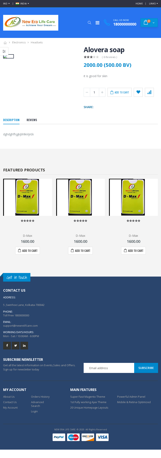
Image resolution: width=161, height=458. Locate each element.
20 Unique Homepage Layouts (89, 407)
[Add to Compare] (149, 92)
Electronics (19, 42)
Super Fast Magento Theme (87, 396)
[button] (89, 23)
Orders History (40, 396)
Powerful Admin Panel (131, 396)
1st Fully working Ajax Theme (88, 402)
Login (34, 411)
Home (139, 3)
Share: (89, 107)
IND (5, 3)
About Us (9, 396)
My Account (10, 407)
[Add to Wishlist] (138, 92)
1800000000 (21, 315)
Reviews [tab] (32, 120)
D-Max (27, 235)
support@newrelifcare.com (20, 325)
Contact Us (10, 402)
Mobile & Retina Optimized (134, 402)
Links (152, 3)
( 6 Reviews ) (109, 57)
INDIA (23, 3)
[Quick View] (29, 250)
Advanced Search (37, 404)
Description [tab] (11, 120)
